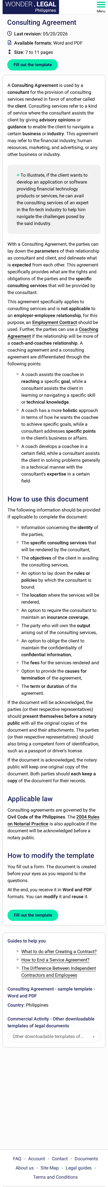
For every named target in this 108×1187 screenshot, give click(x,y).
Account (36, 1158)
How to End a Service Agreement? (55, 960)
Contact (60, 1158)
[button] (93, 1036)
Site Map (50, 1168)
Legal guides (79, 1168)
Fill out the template (33, 64)
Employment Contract (54, 322)
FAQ (17, 1158)
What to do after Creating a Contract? (59, 951)
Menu (101, 11)
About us (25, 1168)
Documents (86, 1158)
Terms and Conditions (55, 1177)
